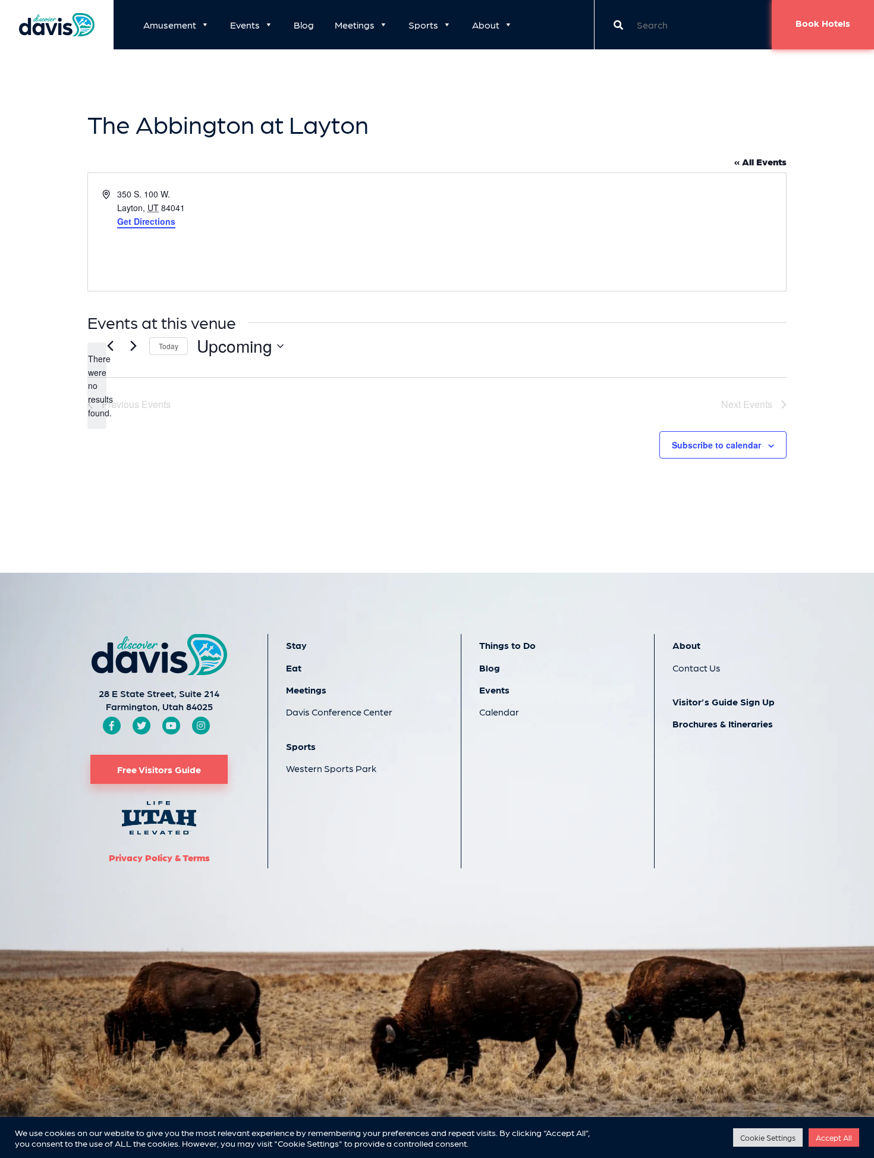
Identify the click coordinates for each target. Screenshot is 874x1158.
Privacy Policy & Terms (159, 857)
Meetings (355, 24)
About (485, 24)
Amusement (169, 24)
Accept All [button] (834, 1137)
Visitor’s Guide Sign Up (723, 701)
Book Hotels (823, 23)
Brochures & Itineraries (722, 723)
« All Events (760, 161)
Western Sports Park (331, 768)
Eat (293, 667)
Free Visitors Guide (159, 769)
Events (245, 24)
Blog (304, 24)
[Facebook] (111, 725)
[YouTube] (171, 725)
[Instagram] (201, 725)
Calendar (499, 711)
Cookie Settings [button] (768, 1137)
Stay (296, 645)
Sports (423, 24)
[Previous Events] (110, 346)
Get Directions (146, 221)
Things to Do (507, 645)
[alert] (96, 386)
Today (168, 346)
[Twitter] (141, 725)
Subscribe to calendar (716, 445)
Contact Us (696, 667)
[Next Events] (133, 346)
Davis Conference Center (339, 711)
